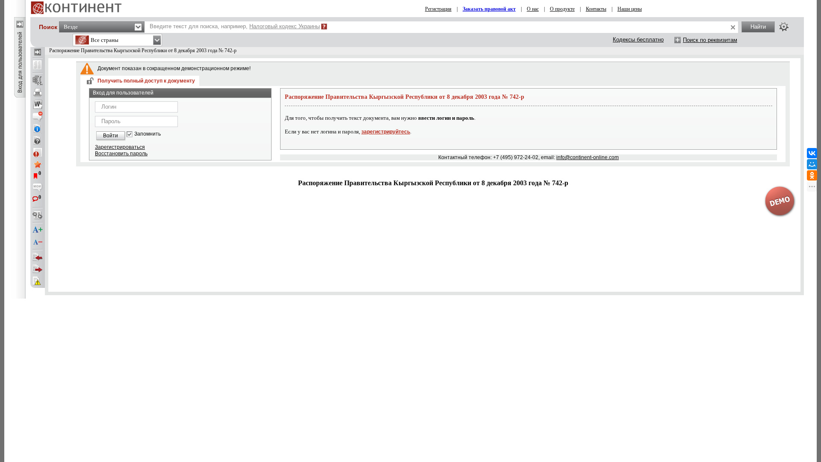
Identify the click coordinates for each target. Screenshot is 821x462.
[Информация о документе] (37, 128)
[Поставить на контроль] (37, 152)
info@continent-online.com (587, 157)
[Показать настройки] (784, 26)
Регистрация (438, 9)
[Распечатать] (37, 92)
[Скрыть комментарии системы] (37, 116)
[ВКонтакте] (812, 153)
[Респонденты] (37, 269)
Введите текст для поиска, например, (235, 26)
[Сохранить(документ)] (37, 80)
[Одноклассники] (812, 175)
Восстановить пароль (121, 154)
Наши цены (629, 9)
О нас (533, 9)
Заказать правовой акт (489, 9)
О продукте (562, 9)
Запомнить (147, 134)
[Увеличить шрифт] (37, 230)
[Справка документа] (37, 140)
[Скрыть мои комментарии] (37, 188)
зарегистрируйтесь (385, 132)
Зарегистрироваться (120, 147)
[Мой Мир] (812, 164)
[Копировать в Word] (37, 104)
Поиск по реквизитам (710, 40)
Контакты (596, 9)
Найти (758, 27)
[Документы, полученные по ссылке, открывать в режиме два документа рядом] (37, 65)
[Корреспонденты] (37, 257)
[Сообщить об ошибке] (37, 281)
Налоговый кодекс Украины (284, 26)
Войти (110, 136)
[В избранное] (37, 164)
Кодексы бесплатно (638, 39)
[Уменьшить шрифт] (37, 242)
